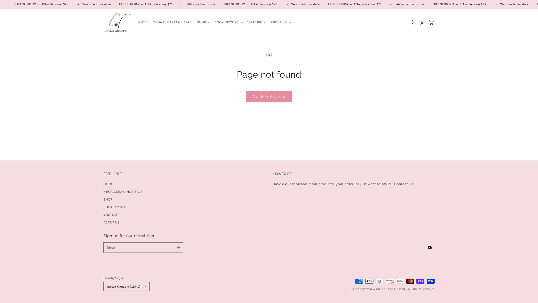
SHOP (108, 199)
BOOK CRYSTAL (116, 207)
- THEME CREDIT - (397, 289)
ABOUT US (112, 222)
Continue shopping (269, 96)
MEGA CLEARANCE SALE (123, 192)
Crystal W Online (374, 289)
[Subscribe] (178, 247)
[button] (203, 22)
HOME (108, 184)
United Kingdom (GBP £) (123, 286)
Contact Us (403, 184)
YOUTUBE (111, 215)
